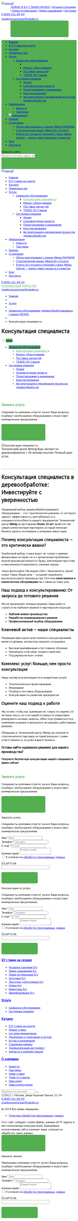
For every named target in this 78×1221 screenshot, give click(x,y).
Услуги (13, 56)
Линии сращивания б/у (23, 971)
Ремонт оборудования (37, 67)
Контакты (15, 145)
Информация (17, 104)
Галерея (13, 119)
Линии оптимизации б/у (23, 974)
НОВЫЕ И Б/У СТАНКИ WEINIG (30, 7)
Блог (11, 141)
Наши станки (17, 1073)
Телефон (7, 842)
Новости (21, 108)
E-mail (6, 846)
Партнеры (22, 112)
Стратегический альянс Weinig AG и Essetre (42, 130)
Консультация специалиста (39, 64)
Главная (13, 42)
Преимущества (18, 53)
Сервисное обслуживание (32, 60)
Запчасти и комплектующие (26, 1051)
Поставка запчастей (36, 71)
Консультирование (34, 93)
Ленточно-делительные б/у (26, 982)
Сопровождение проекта (38, 86)
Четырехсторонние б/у (23, 967)
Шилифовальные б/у (21, 993)
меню (9, 340)
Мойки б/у (15, 985)
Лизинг (27, 82)
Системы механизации (22, 1033)
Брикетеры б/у (18, 989)
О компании (16, 122)
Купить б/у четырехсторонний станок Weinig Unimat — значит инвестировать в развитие (43, 135)
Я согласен (23, 1140)
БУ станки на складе (16, 960)
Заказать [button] (19, 877)
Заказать (23, 429)
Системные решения (28, 78)
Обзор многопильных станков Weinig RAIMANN (45, 126)
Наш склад (15, 1081)
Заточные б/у (17, 978)
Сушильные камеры (20, 1044)
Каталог (14, 49)
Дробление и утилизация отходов (30, 1037)
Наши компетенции (21, 1084)
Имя (4, 838)
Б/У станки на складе (22, 1026)
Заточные (70, 10)
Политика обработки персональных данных (36, 1115)
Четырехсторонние (64, 7)
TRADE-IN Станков (35, 75)
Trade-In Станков (19, 1077)
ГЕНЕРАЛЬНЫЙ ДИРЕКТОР (39, 26)
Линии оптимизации (24, 10)
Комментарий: (10, 853)
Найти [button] (20, 163)
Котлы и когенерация (22, 1040)
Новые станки (17, 1029)
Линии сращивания (50, 10)
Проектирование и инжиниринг (42, 89)
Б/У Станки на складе (22, 45)
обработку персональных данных (44, 857)
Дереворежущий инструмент (27, 1048)
